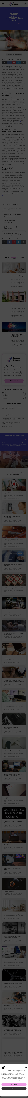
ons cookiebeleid (13, 1080)
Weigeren (14, 1088)
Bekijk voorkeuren (14, 1093)
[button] (26, 1067)
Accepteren (14, 1084)
